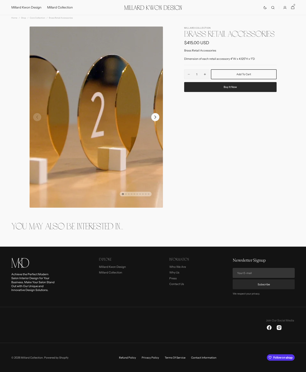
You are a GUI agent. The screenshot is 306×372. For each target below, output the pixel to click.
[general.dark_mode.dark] (265, 7)
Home (14, 17)
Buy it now (230, 87)
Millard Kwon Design (112, 267)
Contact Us (176, 284)
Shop (23, 17)
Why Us (174, 272)
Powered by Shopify (56, 357)
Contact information (203, 357)
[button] (273, 7)
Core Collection (37, 17)
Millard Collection (110, 272)
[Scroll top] (302, 368)
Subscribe (264, 284)
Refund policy (127, 357)
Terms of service (175, 357)
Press (173, 278)
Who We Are (177, 267)
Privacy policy (150, 357)
